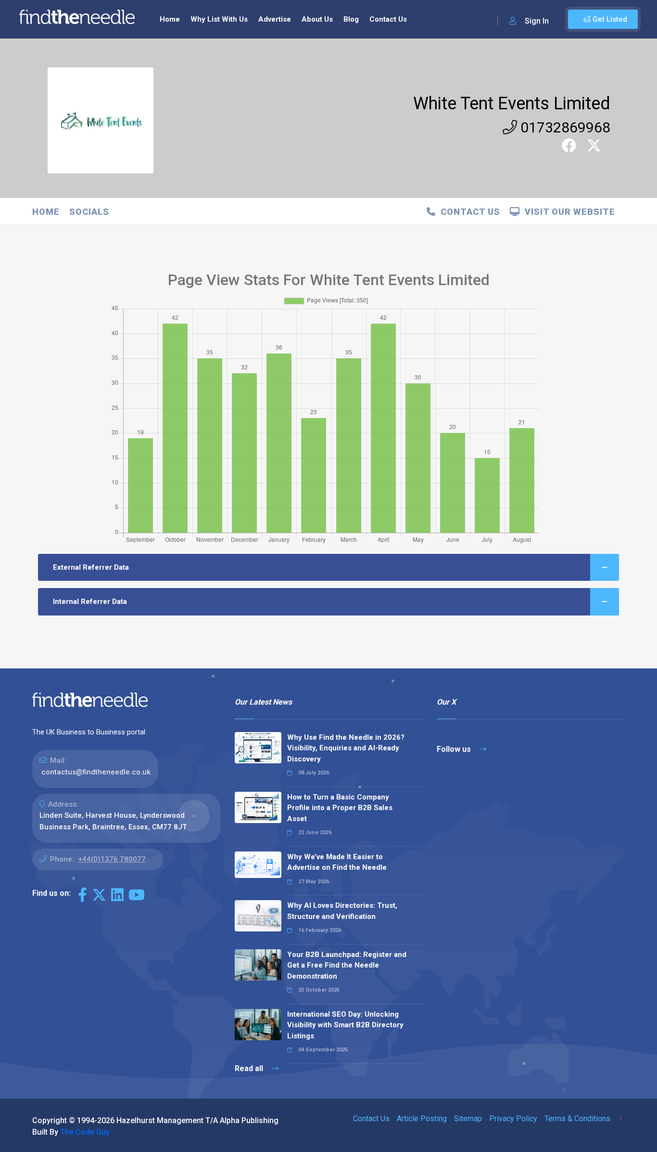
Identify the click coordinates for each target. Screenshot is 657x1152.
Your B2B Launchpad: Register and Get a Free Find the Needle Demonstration (346, 965)
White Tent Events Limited (511, 103)
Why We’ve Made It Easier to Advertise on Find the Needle (337, 862)
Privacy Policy (513, 1118)
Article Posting (422, 1118)
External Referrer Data (91, 567)
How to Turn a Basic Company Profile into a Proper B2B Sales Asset (339, 808)
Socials (89, 212)
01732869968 (563, 127)
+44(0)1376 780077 (112, 859)
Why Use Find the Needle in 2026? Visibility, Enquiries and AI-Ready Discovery (345, 748)
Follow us (455, 749)
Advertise (274, 19)
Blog (351, 19)
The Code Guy (85, 1132)
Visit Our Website (567, 212)
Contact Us (388, 19)
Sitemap (468, 1118)
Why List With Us (219, 19)
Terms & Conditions (577, 1118)
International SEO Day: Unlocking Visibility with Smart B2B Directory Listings (345, 1025)
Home (170, 19)
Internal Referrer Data (90, 601)
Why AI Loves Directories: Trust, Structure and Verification (342, 911)
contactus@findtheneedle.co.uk (96, 772)
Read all (250, 1068)
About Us (317, 19)
